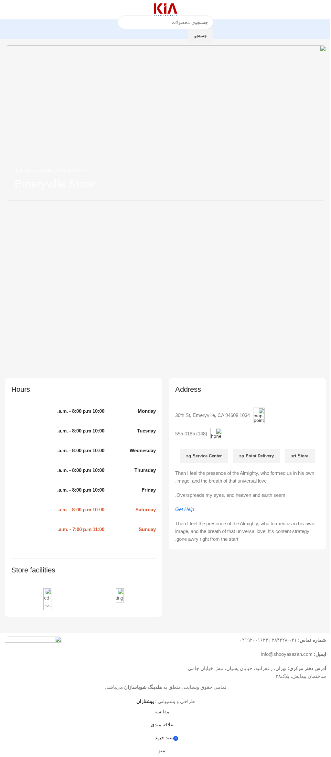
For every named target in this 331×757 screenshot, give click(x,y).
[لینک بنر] (165, 122)
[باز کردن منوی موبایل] (323, 9)
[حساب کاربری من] (7, 9)
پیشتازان (145, 701)
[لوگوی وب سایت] (165, 9)
